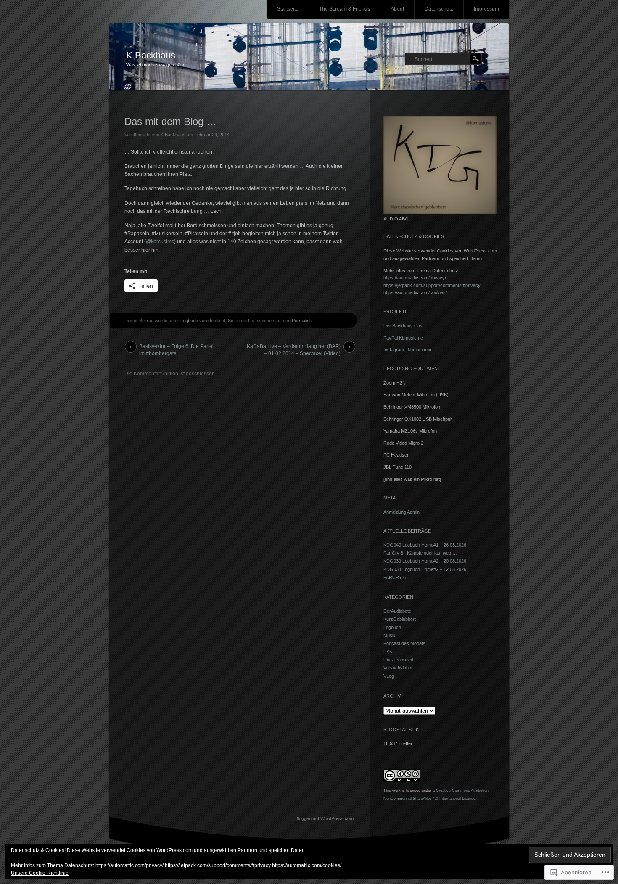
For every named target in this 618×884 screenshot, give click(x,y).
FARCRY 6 (394, 577)
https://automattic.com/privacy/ (414, 277)
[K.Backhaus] (309, 57)
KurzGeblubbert (399, 618)
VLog (388, 676)
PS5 (387, 651)
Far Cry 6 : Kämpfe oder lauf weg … (420, 552)
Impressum (486, 9)
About (397, 9)
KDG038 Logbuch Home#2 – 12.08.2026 (424, 569)
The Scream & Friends (344, 9)
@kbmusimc (160, 241)
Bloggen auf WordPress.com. (325, 818)
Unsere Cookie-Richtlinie (40, 873)
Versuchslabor (398, 667)
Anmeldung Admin (401, 512)
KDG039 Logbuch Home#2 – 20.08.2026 (424, 560)
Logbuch (189, 320)
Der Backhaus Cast (403, 325)
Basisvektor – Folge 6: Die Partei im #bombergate (176, 348)
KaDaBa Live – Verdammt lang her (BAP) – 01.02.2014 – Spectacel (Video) (294, 348)
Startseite (287, 9)
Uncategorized (398, 659)
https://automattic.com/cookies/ (415, 292)
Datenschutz (439, 9)
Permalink (302, 320)
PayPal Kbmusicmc (403, 337)
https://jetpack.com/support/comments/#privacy (432, 285)
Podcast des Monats (404, 643)
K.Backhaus (150, 55)
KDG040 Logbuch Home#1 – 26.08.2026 (424, 544)
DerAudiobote (397, 610)
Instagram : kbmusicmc (407, 349)
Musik (389, 635)
